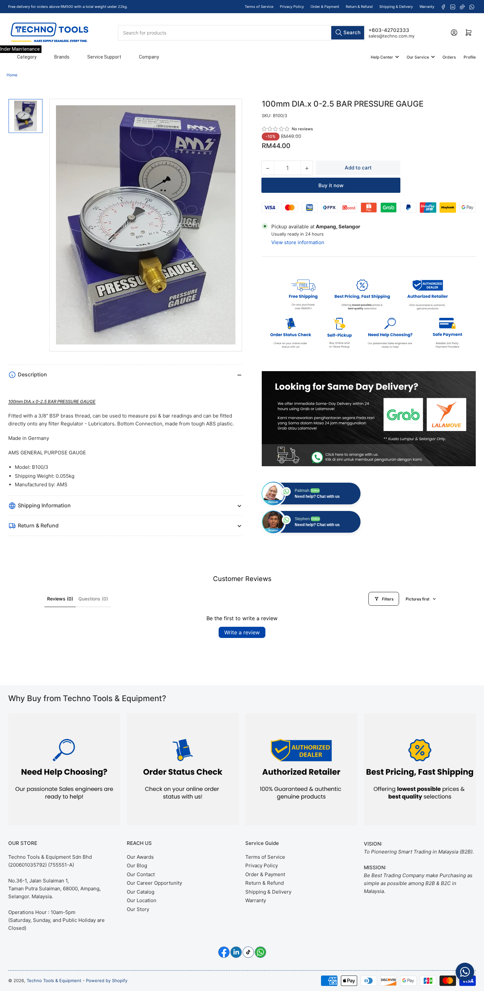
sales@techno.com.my (391, 35)
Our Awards (140, 857)
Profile (470, 57)
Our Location (141, 900)
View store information (297, 242)
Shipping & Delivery (396, 6)
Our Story (138, 909)
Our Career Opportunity (154, 883)
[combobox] (241, 32)
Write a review (242, 632)
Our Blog (137, 865)
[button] (276, 128)
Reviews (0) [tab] (60, 598)
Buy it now (330, 185)
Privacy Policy (292, 6)
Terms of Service (259, 6)
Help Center (382, 57)
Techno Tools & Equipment (54, 980)
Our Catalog (140, 892)
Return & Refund (359, 6)
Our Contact (141, 874)
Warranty (426, 6)
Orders (449, 57)
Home (12, 74)
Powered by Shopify (106, 980)
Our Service (418, 57)
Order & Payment (324, 6)
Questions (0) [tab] (93, 598)
